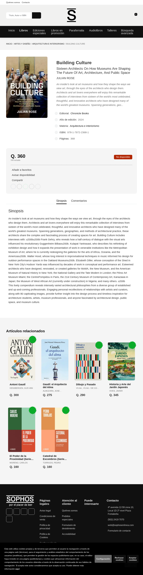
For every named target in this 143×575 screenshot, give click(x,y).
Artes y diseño (22, 44)
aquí (17, 569)
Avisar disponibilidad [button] (23, 175)
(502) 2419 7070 (116, 519)
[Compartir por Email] (31, 186)
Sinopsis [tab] (61, 200)
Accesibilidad (68, 534)
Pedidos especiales (67, 518)
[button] (135, 15)
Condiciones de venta (47, 518)
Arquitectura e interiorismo (48, 44)
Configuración (103, 559)
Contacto (26, 2)
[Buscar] (36, 15)
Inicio (9, 44)
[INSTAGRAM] (24, 511)
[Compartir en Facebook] (13, 186)
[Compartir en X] (19, 186)
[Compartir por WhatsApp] (25, 186)
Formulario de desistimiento (69, 527)
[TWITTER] (17, 511)
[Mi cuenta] (136, 15)
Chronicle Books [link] (80, 113)
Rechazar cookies (119, 559)
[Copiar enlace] (37, 186)
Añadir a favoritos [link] (21, 170)
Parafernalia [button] (76, 30)
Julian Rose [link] (65, 78)
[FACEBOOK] (9, 511)
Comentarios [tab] (79, 200)
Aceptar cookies (133, 559)
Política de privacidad (45, 527)
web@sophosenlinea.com (121, 525)
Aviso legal (45, 510)
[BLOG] (9, 519)
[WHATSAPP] (31, 511)
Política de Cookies (45, 536)
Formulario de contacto (119, 531)
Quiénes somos (13, 2)
